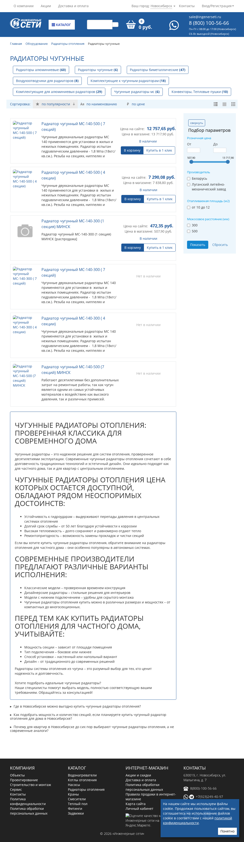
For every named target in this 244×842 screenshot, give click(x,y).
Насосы (74, 784)
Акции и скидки (138, 775)
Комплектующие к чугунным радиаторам (128, 80)
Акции (46, 6)
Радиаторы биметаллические (157, 69)
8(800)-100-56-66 (203, 788)
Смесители (77, 799)
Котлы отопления (82, 780)
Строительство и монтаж (30, 784)
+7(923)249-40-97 (209, 796)
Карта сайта (136, 803)
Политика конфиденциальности (28, 801)
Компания (22, 768)
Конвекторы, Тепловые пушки (200, 91)
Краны (73, 794)
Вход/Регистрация (217, 6)
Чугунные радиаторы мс (137, 91)
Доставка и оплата (73, 6)
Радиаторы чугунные (98, 69)
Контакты (187, 6)
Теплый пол (77, 803)
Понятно (227, 831)
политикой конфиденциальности (197, 820)
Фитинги (75, 808)
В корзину (132, 150)
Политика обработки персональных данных (28, 811)
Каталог (63, 24)
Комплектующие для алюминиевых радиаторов (59, 91)
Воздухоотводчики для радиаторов (47, 80)
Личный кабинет (139, 808)
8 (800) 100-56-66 (209, 23)
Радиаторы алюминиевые (41, 69)
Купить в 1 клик (159, 150)
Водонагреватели (82, 775)
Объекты (17, 775)
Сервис (16, 789)
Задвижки (76, 813)
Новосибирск (161, 6)
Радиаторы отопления (86, 789)
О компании (24, 6)
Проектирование (24, 780)
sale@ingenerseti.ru (205, 17)
